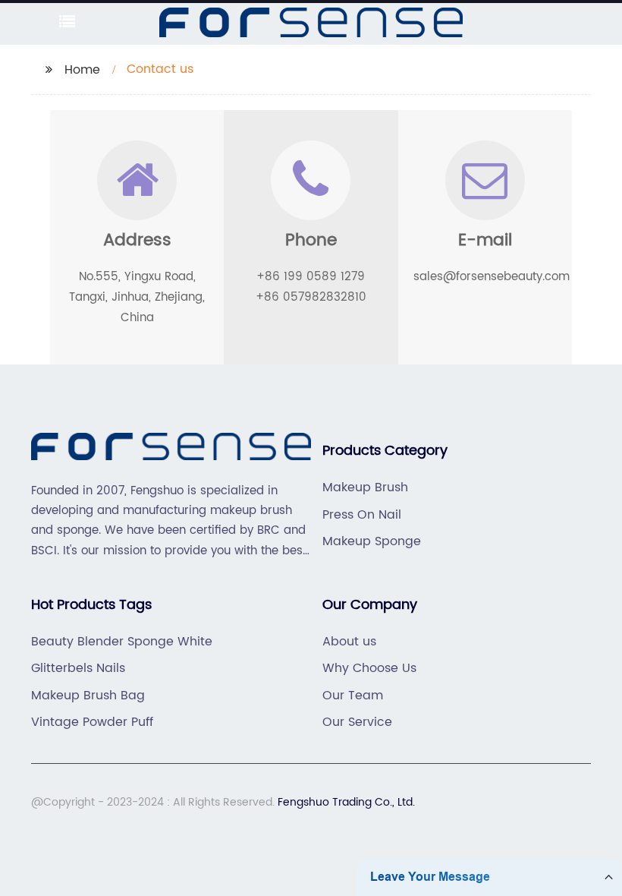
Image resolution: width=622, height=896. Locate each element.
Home (82, 70)
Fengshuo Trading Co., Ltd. (346, 802)
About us (349, 641)
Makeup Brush (365, 487)
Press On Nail (361, 515)
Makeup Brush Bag (88, 695)
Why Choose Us (369, 668)
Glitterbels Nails (78, 668)
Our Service (357, 722)
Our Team (352, 695)
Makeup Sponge (371, 541)
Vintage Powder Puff (92, 722)
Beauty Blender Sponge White (121, 642)
